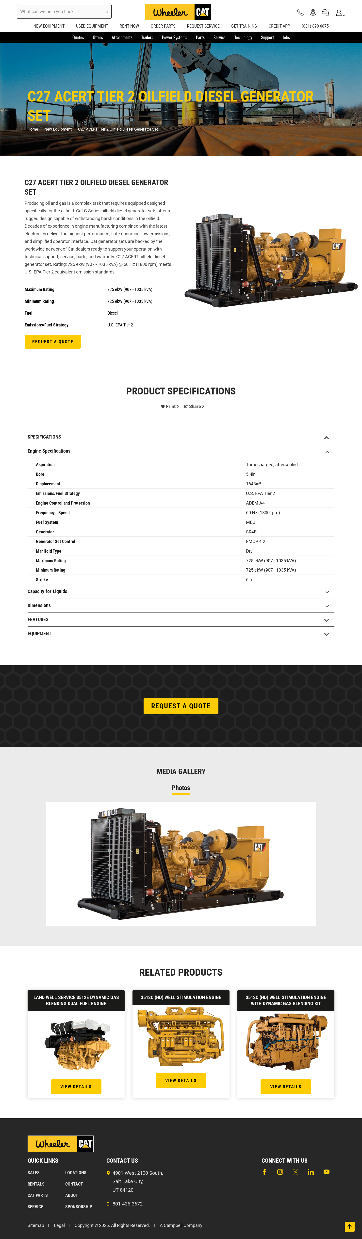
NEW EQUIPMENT (49, 26)
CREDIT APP (279, 26)
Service (35, 1206)
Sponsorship (78, 1206)
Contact (74, 1184)
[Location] (313, 12)
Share (195, 406)
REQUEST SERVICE (203, 26)
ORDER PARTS (163, 26)
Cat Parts (38, 1195)
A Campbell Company (181, 1225)
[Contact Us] (325, 12)
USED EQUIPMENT (92, 26)
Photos (181, 788)
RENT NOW (129, 26)
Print (171, 406)
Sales (34, 1172)
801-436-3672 (128, 1204)
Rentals (36, 1184)
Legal (59, 1225)
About (71, 1195)
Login (338, 12)
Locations (75, 1172)
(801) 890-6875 (315, 26)
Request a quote (52, 341)
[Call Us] (300, 12)
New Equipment (58, 129)
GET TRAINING (244, 26)
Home (33, 129)
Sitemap (36, 1225)
